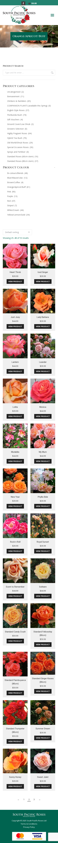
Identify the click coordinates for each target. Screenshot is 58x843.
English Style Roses (18, 110)
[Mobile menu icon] (52, 15)
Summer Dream (43, 728)
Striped (12, 205)
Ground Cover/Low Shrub (20, 124)
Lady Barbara (43, 317)
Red (11, 201)
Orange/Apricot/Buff (18, 187)
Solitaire (43, 587)
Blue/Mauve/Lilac (17, 177)
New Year (15, 497)
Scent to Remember (15, 587)
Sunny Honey (15, 777)
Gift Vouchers (15, 119)
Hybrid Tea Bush (17, 138)
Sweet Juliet (42, 777)
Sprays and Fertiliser (18, 152)
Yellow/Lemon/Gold (18, 214)
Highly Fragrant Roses (19, 133)
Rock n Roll (15, 542)
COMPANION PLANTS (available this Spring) (29, 105)
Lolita (15, 407)
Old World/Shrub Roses (20, 142)
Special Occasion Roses (20, 147)
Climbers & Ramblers (19, 101)
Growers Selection (17, 128)
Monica (42, 407)
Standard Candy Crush (15, 631)
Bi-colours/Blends (17, 173)
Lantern (15, 362)
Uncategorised (15, 91)
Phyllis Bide (43, 497)
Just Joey (15, 317)
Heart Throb (15, 272)
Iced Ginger (43, 272)
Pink (11, 191)
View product (15, 281)
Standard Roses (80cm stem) (22, 161)
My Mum (43, 452)
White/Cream (15, 210)
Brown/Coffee (15, 182)
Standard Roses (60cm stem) (22, 156)
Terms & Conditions (29, 824)
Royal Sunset (43, 542)
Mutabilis (15, 452)
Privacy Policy (29, 827)
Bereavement (15, 96)
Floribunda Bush (16, 115)
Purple (12, 196)
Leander (43, 362)
